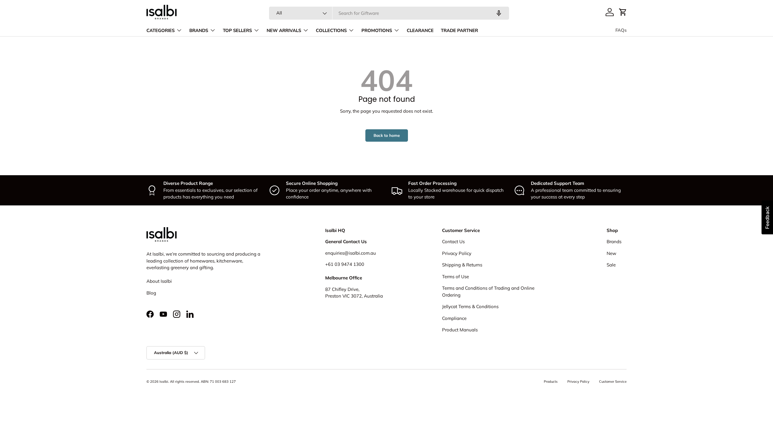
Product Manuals (460, 330)
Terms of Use (455, 276)
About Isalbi (159, 281)
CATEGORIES (160, 30)
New (611, 253)
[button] (623, 12)
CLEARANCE (420, 30)
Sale (611, 265)
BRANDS (198, 30)
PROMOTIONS (376, 30)
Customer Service (613, 381)
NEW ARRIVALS (284, 30)
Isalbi (163, 381)
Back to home (387, 135)
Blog (151, 293)
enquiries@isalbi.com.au (350, 253)
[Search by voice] (498, 13)
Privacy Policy (456, 253)
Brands (614, 241)
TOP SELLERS (237, 30)
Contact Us (453, 241)
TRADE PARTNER (459, 30)
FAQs (621, 30)
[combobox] (389, 13)
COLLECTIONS (331, 30)
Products (551, 381)
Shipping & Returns (462, 265)
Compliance (454, 318)
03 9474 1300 (349, 264)
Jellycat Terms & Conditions (470, 306)
